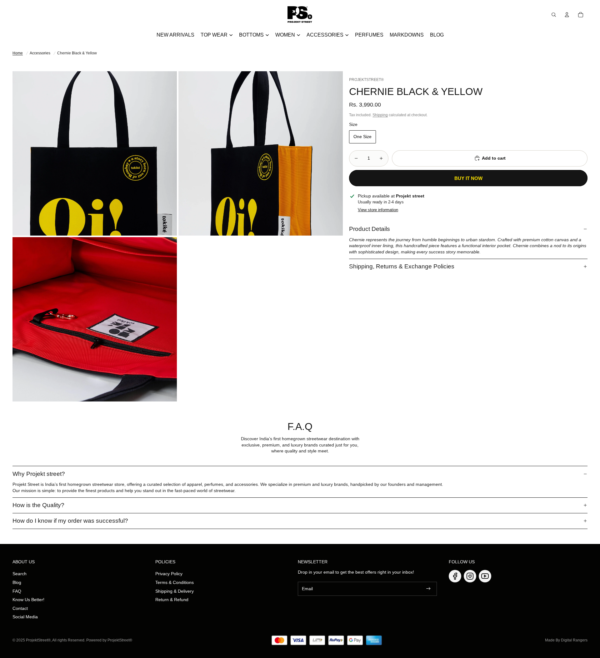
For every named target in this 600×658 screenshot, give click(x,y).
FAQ (16, 591)
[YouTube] (485, 576)
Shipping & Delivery (174, 591)
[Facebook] (455, 576)
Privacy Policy (168, 573)
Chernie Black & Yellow (77, 53)
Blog (16, 582)
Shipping (380, 115)
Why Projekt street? (38, 474)
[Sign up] (428, 588)
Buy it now (468, 178)
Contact (20, 608)
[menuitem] (175, 35)
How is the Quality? (38, 505)
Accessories (40, 53)
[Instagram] (470, 576)
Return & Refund (171, 599)
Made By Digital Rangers (566, 640)
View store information (378, 209)
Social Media (25, 616)
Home (17, 53)
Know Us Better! (28, 599)
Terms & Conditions (174, 582)
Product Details (369, 229)
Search (19, 573)
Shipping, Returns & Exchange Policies (401, 266)
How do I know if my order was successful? (70, 520)
